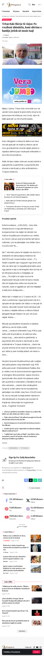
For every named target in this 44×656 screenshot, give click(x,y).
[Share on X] (31, 480)
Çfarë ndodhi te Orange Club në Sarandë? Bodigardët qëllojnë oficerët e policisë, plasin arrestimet (16, 601)
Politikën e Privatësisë (12, 652)
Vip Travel (5, 573)
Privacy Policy (31, 470)
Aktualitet (7, 19)
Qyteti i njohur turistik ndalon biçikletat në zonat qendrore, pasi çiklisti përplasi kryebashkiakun (14, 568)
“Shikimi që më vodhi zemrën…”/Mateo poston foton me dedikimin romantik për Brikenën (16, 588)
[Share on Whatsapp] (35, 480)
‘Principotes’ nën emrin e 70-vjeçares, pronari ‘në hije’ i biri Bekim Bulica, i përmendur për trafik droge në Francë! (21, 209)
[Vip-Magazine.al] (14, 4)
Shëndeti (5, 561)
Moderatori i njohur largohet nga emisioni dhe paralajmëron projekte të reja (15, 547)
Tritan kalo (24, 448)
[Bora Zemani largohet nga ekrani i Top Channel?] (37, 613)
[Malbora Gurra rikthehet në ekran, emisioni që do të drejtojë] (36, 538)
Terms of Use (26, 468)
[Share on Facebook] (26, 480)
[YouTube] (37, 647)
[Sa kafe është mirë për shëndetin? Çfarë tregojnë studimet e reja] (36, 559)
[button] (36, 651)
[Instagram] (40, 647)
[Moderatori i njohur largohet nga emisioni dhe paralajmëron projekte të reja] (36, 548)
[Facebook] (13, 500)
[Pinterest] (13, 509)
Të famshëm (6, 540)
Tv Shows (5, 552)
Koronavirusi (13, 448)
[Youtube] (13, 517)
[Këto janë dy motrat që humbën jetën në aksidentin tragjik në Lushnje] (37, 623)
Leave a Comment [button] (35, 488)
